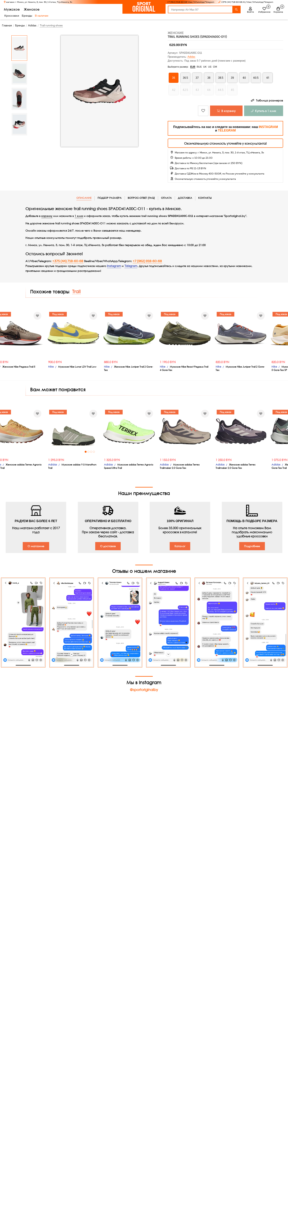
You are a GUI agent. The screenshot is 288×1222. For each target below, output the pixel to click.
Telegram (130, 266)
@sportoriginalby (144, 689)
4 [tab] (94, 452)
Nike (51, 366)
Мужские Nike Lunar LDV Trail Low (77, 366)
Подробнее (252, 546)
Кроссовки (11, 16)
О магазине (36, 546)
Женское (32, 9)
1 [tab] (86, 452)
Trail (76, 291)
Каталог (180, 546)
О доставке (108, 546)
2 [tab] (88, 452)
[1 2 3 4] (73, 431)
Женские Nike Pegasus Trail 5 (18, 366)
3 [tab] (91, 452)
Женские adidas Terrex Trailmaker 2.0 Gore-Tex (235, 466)
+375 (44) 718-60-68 (67, 261)
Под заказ (58, 314)
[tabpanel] (73, 431)
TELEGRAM (227, 130)
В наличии (41, 16)
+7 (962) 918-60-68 (147, 261)
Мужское (12, 9)
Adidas (191, 56)
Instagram (114, 266)
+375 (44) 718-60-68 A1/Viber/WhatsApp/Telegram (247, 2)
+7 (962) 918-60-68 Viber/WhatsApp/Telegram (190, 2)
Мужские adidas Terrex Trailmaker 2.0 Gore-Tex (180, 466)
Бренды (27, 16)
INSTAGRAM (268, 127)
